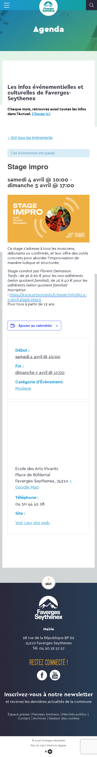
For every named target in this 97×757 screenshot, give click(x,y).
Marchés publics (74, 714)
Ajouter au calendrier (35, 325)
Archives (39, 718)
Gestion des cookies (64, 718)
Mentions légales (56, 745)
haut (48, 584)
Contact (24, 718)
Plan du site (37, 745)
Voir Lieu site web (32, 522)
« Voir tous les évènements (30, 137)
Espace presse (18, 714)
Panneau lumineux (45, 714)
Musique (23, 388)
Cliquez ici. (41, 114)
